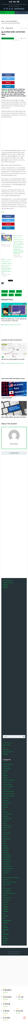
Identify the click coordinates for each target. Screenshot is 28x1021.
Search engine (6, 884)
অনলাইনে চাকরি (5, 911)
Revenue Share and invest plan (11, 877)
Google (4, 823)
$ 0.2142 (19, 1011)
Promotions (6, 873)
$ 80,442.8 (7, 990)
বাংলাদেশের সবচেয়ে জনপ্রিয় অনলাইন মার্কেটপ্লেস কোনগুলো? (13, 378)
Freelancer (5, 816)
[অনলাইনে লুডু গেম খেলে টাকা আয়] (6, 238)
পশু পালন (4, 925)
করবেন (20, 291)
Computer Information (9, 780)
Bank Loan (5, 771)
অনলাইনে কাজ (5, 909)
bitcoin (4, 773)
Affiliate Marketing (8, 764)
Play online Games (7, 868)
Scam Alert (6, 879)
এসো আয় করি (14, 2)
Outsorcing (6, 864)
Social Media (6, 891)
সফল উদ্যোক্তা (5, 938)
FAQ (4, 747)
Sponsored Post (7, 898)
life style (5, 845)
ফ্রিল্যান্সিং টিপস (5, 929)
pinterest (8, 82)
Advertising (6, 749)
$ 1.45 (20, 997)
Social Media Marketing (9, 893)
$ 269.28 (6, 1004)
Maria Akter (9, 28)
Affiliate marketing (8, 582)
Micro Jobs (5, 850)
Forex (4, 809)
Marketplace (6, 848)
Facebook (5, 805)
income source (6, 832)
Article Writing (6, 768)
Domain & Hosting (7, 787)
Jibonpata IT (17, 953)
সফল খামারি (5, 941)
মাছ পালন (4, 936)
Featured (5, 807)
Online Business (7, 857)
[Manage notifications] (24, 1017)
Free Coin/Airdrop (7, 814)
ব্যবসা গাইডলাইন (6, 934)
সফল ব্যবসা (5, 943)
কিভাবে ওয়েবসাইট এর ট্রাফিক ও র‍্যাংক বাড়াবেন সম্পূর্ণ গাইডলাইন (13, 417)
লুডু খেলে (18, 295)
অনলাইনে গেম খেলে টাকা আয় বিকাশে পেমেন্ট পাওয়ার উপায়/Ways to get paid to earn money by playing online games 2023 (6, 269)
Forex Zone (6, 811)
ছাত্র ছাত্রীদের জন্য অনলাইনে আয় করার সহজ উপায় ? (11, 340)
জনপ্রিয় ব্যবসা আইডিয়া (7, 920)
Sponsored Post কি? (8, 752)
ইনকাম (13, 291)
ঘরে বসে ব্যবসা (5, 916)
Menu (3, 12)
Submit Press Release (19, 8)
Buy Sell (5, 777)
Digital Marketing (7, 784)
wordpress (5, 902)
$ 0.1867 (6, 1018)
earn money (6, 798)
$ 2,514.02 (7, 997)
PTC (4, 875)
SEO (4, 886)
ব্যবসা (4, 932)
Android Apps (6, 766)
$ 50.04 (6, 1011)
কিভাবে (5, 295)
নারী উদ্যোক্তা (5, 922)
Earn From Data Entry (8, 793)
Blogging (5, 775)
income (5, 830)
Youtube (5, 904)
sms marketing (7, 888)
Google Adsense (7, 825)
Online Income (6, 859)
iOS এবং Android (7, 839)
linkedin (8, 86)
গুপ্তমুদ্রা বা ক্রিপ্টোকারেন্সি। (6, 398)
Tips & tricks (6, 900)
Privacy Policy (6, 745)
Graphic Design (7, 827)
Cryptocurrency (7, 782)
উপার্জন (5, 91)
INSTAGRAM (6, 834)
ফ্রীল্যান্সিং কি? (5, 587)
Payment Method (7, 866)
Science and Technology (9, 882)
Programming (6, 870)
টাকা (12, 295)
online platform (7, 861)
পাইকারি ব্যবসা (5, 927)
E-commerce (6, 789)
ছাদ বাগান (4, 918)
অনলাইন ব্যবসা (5, 907)
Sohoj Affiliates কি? (7, 580)
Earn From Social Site (8, 796)
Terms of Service (7, 742)
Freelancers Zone (7, 818)
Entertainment (7, 802)
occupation (6, 852)
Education (5, 800)
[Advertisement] (14, 58)
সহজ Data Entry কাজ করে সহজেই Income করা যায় (12, 359)
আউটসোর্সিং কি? (6, 585)
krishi (4, 843)
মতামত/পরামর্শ (5, 754)
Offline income (6, 855)
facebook (8, 75)
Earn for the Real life (8, 38)
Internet (5, 836)
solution (5, 895)
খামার (4, 913)
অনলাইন (2, 212)
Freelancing (6, 821)
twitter (8, 79)
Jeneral (4, 841)
